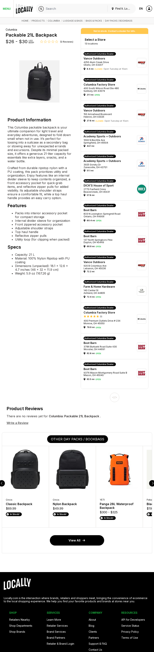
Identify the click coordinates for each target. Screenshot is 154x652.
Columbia (54, 20)
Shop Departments (20, 625)
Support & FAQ (98, 643)
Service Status (130, 625)
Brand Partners (56, 637)
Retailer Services (57, 625)
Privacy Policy (130, 631)
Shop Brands (17, 631)
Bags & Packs (94, 20)
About (92, 619)
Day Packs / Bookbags (118, 20)
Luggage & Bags (73, 20)
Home (25, 20)
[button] (116, 63)
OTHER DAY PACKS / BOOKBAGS (77, 439)
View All (74, 540)
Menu (7, 8)
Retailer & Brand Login (60, 643)
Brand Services (56, 631)
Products (38, 20)
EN (141, 8)
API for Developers (133, 619)
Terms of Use (129, 637)
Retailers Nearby (19, 619)
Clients (93, 631)
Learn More (54, 619)
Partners (94, 637)
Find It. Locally (124, 8)
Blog (91, 625)
